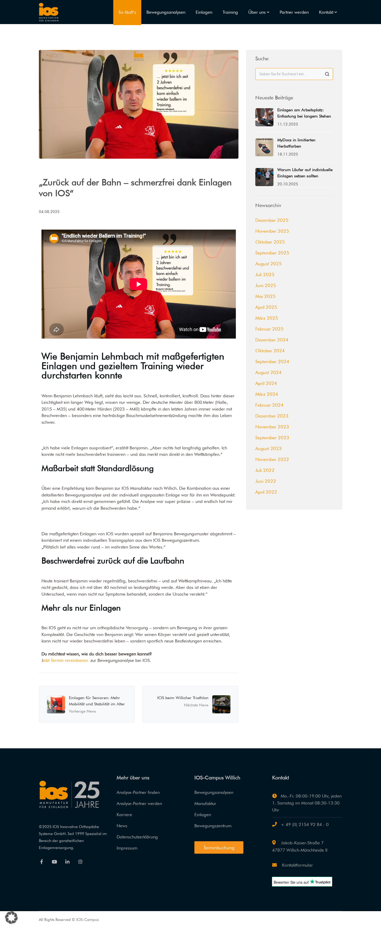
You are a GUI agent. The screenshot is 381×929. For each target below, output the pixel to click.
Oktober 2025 (270, 242)
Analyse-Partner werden (139, 803)
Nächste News (196, 705)
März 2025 (266, 318)
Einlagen (202, 814)
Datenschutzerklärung (137, 836)
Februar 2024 (269, 405)
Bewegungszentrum (212, 825)
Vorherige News (82, 711)
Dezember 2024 (271, 339)
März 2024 (266, 394)
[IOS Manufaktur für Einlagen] (48, 11)
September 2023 (272, 437)
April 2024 (266, 383)
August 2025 (268, 263)
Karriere (124, 814)
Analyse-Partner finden (138, 792)
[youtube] (54, 861)
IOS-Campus (87, 919)
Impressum (127, 848)
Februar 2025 (269, 329)
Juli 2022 (264, 470)
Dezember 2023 (271, 416)
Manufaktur (205, 803)
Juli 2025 (264, 274)
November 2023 (272, 426)
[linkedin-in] (67, 861)
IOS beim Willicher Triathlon (182, 697)
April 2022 (266, 492)
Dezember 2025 (271, 220)
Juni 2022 (265, 481)
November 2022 (272, 459)
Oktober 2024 (270, 350)
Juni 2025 (265, 285)
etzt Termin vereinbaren (65, 660)
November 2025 (272, 231)
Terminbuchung (218, 847)
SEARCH (327, 74)
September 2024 (272, 361)
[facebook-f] (41, 861)
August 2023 (268, 448)
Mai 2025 (265, 296)
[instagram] (80, 861)
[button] (11, 917)
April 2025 (266, 307)
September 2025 (272, 252)
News (122, 825)
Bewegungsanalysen (213, 792)
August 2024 (268, 372)
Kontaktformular (297, 865)
